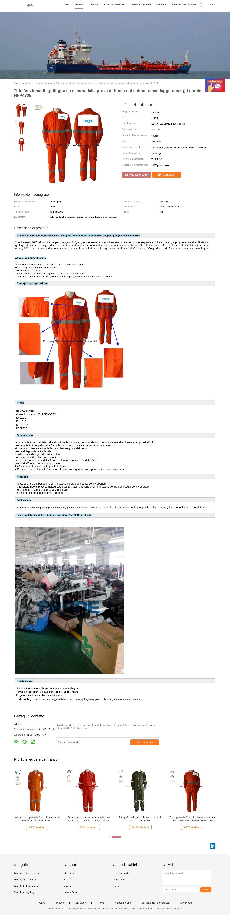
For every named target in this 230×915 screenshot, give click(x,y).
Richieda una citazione (184, 4)
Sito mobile (186, 903)
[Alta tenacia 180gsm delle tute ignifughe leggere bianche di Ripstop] (192, 790)
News (100, 903)
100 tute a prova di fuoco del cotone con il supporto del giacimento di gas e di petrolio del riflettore (140, 819)
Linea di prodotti (120, 873)
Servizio (67, 886)
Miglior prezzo (138, 174)
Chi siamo (81, 903)
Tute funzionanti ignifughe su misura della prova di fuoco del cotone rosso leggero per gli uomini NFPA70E (107, 83)
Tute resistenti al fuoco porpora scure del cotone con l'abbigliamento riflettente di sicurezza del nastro (89, 819)
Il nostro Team (70, 892)
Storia (66, 879)
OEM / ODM (119, 879)
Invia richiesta (144, 742)
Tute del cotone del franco (26, 873)
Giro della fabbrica (114, 4)
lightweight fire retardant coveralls (122, 699)
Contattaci (168, 174)
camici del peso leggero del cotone (53, 699)
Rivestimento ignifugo (24, 892)
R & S (116, 886)
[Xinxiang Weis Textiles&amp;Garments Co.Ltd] (30, 5)
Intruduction (69, 873)
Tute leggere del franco (25, 879)
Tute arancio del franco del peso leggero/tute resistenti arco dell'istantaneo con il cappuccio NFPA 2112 (37, 819)
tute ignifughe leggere (88, 699)
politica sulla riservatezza (155, 903)
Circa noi (93, 4)
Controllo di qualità (140, 4)
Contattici (161, 4)
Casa (66, 4)
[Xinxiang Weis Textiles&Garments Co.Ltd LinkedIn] (212, 846)
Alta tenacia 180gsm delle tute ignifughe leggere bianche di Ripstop (192, 819)
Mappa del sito (123, 903)
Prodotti (79, 4)
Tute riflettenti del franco (26, 886)
